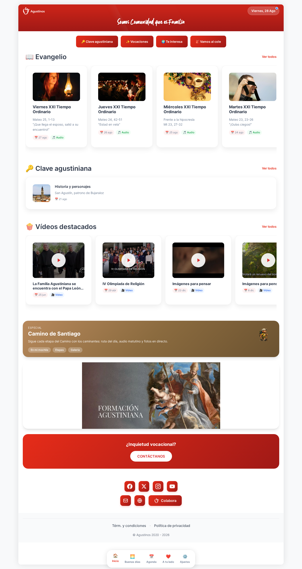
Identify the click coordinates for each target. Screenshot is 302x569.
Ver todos (269, 56)
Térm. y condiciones (129, 525)
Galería (75, 349)
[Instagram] (158, 486)
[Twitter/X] (144, 486)
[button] (151, 335)
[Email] (125, 500)
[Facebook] (129, 486)
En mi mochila (39, 349)
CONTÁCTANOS (151, 456)
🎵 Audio (57, 137)
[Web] (139, 500)
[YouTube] (172, 486)
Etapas (59, 349)
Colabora (168, 500)
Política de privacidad (172, 525)
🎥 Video (57, 294)
